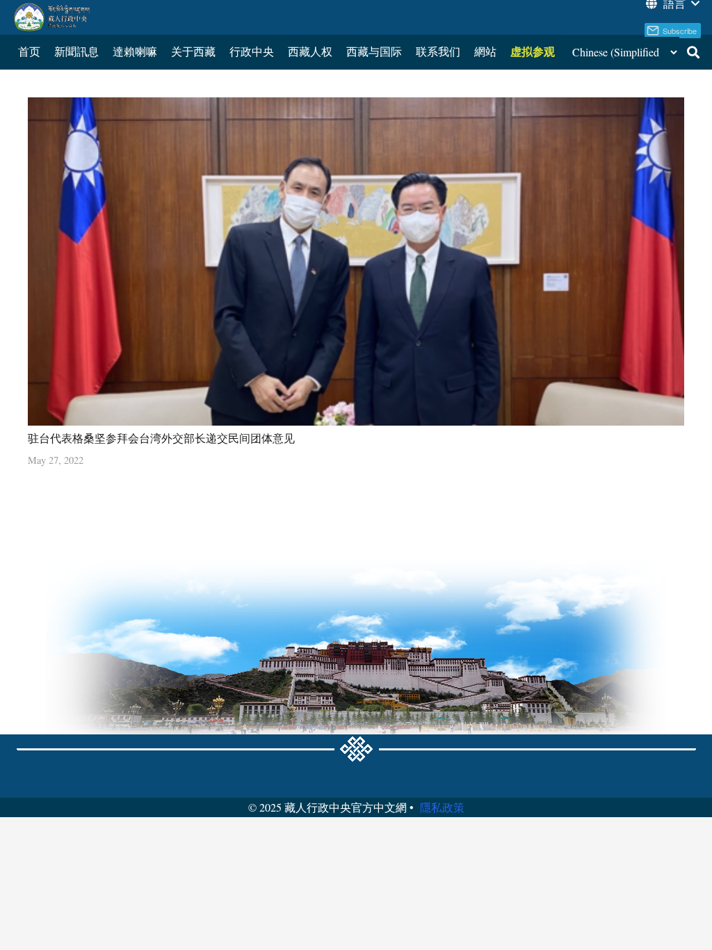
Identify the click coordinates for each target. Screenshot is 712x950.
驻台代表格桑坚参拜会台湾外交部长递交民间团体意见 (161, 437)
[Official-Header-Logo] (52, 17)
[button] (693, 52)
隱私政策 (442, 807)
